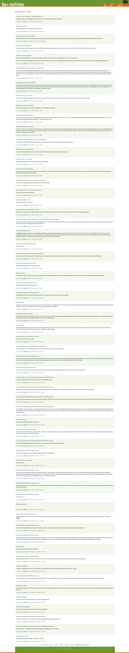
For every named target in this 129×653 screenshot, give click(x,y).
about (105, 5)
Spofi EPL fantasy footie (35, 190)
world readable (85, 644)
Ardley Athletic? (100, 516)
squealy (25, 21)
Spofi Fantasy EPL (31, 367)
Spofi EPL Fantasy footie (33, 525)
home (105, 4)
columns (120, 4)
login (110, 5)
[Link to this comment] (16, 21)
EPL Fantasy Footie (31, 243)
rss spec (72, 644)
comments (111, 4)
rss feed (67, 644)
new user (120, 5)
